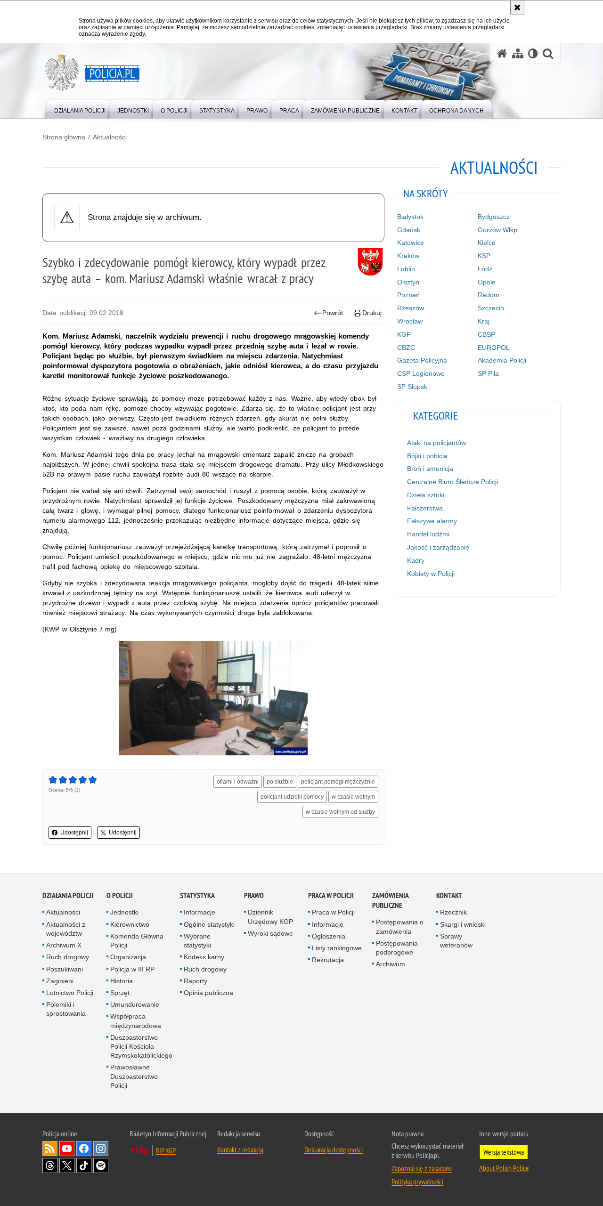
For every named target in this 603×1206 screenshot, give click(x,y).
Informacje (199, 912)
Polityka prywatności (417, 1181)
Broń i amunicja (430, 468)
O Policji (119, 895)
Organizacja (128, 957)
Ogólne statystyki (209, 924)
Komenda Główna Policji (136, 940)
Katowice (410, 242)
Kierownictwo (129, 924)
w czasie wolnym (353, 796)
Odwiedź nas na (66, 1148)
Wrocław (410, 321)
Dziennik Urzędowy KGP (270, 916)
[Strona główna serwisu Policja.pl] (502, 53)
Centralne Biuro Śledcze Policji (452, 482)
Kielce (487, 242)
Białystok (410, 216)
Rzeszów (410, 308)
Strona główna (63, 137)
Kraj (483, 321)
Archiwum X (63, 945)
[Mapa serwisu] (517, 53)
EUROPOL (494, 347)
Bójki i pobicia (427, 456)
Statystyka (197, 895)
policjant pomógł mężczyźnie (338, 781)
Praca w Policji (331, 895)
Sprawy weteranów (456, 940)
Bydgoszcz (494, 216)
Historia (121, 981)
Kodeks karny (204, 957)
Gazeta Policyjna (422, 360)
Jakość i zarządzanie (438, 547)
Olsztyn (408, 282)
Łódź (485, 269)
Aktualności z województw (65, 929)
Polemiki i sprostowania (66, 1009)
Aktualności (110, 137)
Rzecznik (453, 912)
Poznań (408, 295)
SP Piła (488, 373)
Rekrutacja (328, 959)
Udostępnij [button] (74, 832)
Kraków (408, 255)
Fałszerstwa (425, 508)
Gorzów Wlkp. (498, 230)
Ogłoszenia (328, 936)
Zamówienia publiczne (390, 900)
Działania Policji (67, 895)
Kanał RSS (49, 1148)
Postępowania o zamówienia (400, 926)
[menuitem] (79, 108)
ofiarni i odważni (238, 781)
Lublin (406, 269)
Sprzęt (120, 992)
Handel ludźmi (428, 534)
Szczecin (491, 308)
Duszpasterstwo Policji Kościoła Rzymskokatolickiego (141, 1046)
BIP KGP (165, 1150)
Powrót (332, 312)
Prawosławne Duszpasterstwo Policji (134, 1076)
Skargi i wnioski (463, 924)
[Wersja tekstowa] (533, 53)
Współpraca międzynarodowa (135, 1020)
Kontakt (449, 895)
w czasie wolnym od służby (340, 812)
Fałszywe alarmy (432, 521)
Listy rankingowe (337, 948)
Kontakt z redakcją (240, 1149)
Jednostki (124, 912)
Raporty (195, 981)
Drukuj (372, 312)
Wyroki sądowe (270, 933)
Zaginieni (59, 981)
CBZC (406, 347)
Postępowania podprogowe (397, 947)
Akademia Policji (502, 360)
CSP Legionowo (421, 373)
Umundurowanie (134, 1004)
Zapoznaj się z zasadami (421, 1168)
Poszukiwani (64, 969)
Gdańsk (408, 230)
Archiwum (390, 964)
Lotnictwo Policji (69, 992)
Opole (487, 282)
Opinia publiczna (208, 992)
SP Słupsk (412, 386)
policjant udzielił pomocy (292, 796)
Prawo (254, 895)
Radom (488, 295)
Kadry (415, 560)
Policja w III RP (132, 969)
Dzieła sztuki (425, 495)
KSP (484, 255)
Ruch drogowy (67, 957)
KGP (404, 334)
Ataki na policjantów (436, 442)
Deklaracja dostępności (333, 1149)
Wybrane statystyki (197, 940)
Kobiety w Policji (431, 573)
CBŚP (486, 334)
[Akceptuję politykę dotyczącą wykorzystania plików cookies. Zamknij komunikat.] (517, 7)
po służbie (280, 781)
